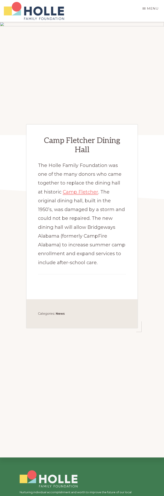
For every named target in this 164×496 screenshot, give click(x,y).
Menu (153, 8)
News (60, 314)
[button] (42, 282)
